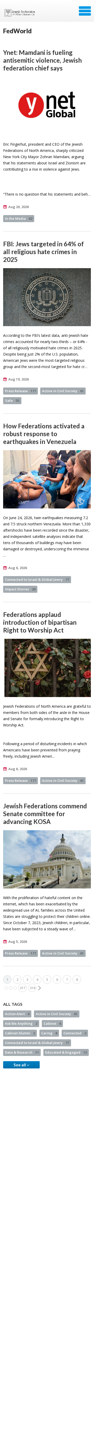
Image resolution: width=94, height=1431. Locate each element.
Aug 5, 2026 (17, 941)
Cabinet (52, 1023)
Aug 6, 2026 (17, 567)
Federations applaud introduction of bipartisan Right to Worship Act (40, 622)
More (11, 988)
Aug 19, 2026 (18, 379)
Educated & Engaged (66, 1052)
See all (20, 1064)
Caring (49, 1033)
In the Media (18, 218)
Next (39, 988)
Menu (85, 11)
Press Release (20, 391)
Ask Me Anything (21, 1023)
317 (22, 987)
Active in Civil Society (63, 391)
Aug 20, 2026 (18, 206)
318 (32, 987)
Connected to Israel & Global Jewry (37, 579)
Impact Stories (20, 589)
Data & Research (22, 1052)
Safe (12, 400)
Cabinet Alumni (20, 1033)
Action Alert (17, 1013)
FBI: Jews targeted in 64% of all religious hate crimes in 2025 (43, 251)
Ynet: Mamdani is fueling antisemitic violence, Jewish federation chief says (42, 60)
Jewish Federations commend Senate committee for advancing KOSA (45, 813)
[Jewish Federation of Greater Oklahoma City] (20, 12)
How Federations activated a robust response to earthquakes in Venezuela (43, 433)
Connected (74, 1033)
